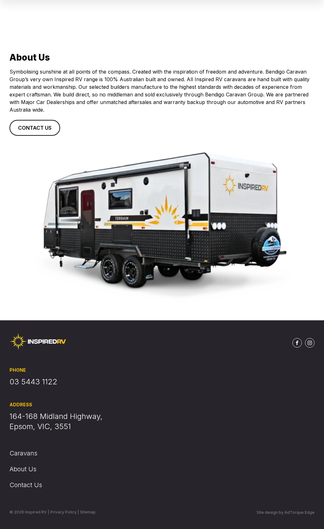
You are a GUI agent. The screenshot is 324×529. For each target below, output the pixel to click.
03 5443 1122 (33, 381)
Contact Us (25, 485)
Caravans (23, 453)
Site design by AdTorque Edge (286, 512)
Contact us (35, 128)
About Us (22, 469)
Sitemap (88, 512)
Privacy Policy (63, 512)
